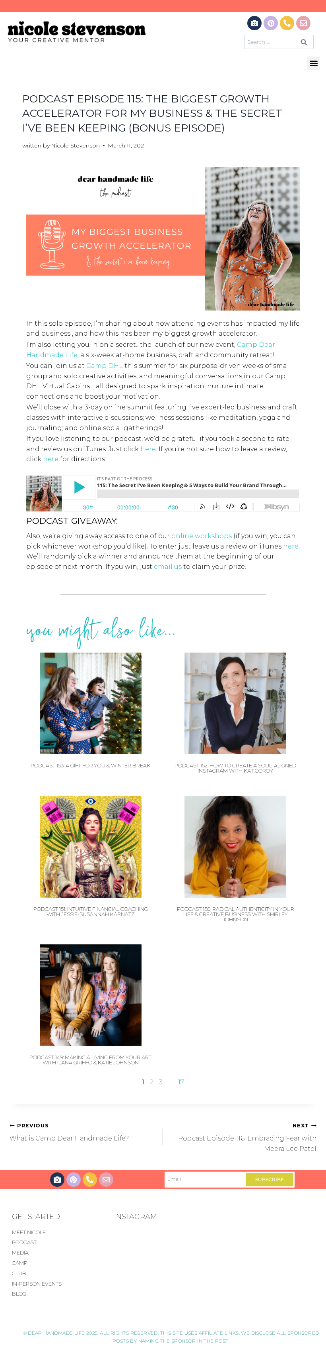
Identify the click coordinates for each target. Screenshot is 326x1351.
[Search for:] (279, 41)
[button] (313, 63)
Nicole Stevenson (75, 145)
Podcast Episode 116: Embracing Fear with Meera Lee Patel (247, 1137)
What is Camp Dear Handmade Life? (69, 1133)
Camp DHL (104, 366)
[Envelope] (303, 23)
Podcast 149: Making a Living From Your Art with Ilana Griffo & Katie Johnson (90, 1060)
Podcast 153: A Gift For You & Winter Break (90, 765)
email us (168, 566)
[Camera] (254, 23)
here (148, 449)
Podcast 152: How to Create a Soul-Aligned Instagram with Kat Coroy (235, 768)
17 (181, 1082)
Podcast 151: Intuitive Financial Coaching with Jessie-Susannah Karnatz (90, 911)
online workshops (201, 536)
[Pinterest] (271, 23)
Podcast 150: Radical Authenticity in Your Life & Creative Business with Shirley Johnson (235, 914)
